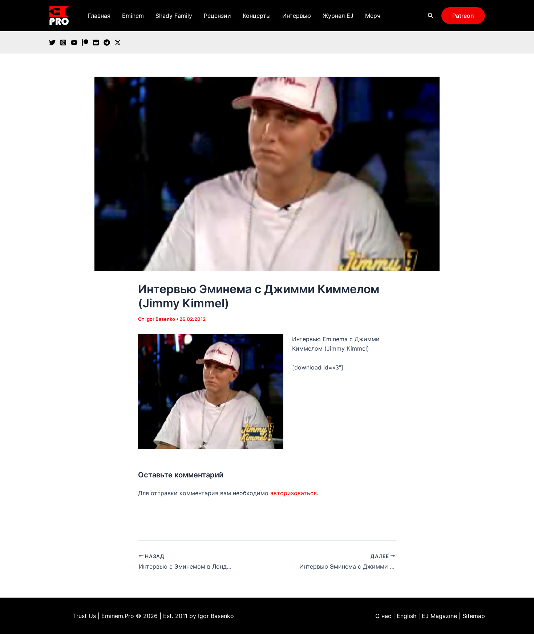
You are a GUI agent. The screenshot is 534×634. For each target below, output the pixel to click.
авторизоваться (293, 493)
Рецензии (217, 15)
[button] (431, 15)
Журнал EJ (338, 15)
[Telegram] (107, 42)
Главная (99, 15)
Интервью (296, 15)
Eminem (133, 15)
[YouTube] (74, 42)
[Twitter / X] (117, 42)
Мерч (372, 15)
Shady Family (173, 15)
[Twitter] (52, 42)
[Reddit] (96, 42)
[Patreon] (85, 42)
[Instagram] (63, 42)
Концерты (257, 15)
